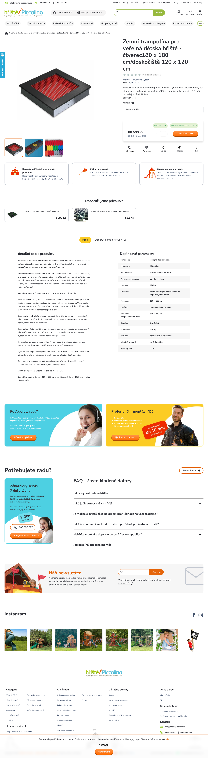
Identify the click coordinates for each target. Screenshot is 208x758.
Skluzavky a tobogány (36, 695)
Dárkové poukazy (120, 2)
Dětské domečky (13, 700)
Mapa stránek (114, 720)
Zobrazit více (129, 97)
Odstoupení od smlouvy (67, 695)
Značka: (136, 79)
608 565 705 (61, 3)
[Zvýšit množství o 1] (170, 134)
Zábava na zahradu (34, 700)
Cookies (85, 700)
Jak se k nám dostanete (118, 700)
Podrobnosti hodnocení (151, 75)
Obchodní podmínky (65, 730)
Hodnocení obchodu (65, 720)
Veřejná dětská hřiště (160, 260)
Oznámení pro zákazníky (92, 695)
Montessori (10, 710)
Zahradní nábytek (34, 705)
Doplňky (9, 720)
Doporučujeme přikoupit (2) (110, 239)
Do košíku (183, 133)
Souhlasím (104, 752)
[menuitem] (62, 13)
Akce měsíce (165, 695)
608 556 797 (46, 3)
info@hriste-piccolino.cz (26, 535)
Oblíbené (164, 711)
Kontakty (198, 2)
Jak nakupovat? (164, 2)
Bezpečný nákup (64, 700)
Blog (176, 2)
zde (167, 739)
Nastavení (104, 745)
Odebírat (156, 572)
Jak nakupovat (63, 715)
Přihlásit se (173, 711)
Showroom (186, 2)
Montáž (134, 2)
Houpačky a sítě (12, 715)
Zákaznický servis (64, 705)
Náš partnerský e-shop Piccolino (19, 731)
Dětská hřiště (11, 695)
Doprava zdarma (148, 2)
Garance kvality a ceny (66, 710)
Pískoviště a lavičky (14, 705)
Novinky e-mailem (167, 716)
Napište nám (182, 716)
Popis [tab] (85, 239)
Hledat (159, 12)
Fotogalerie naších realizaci (120, 715)
